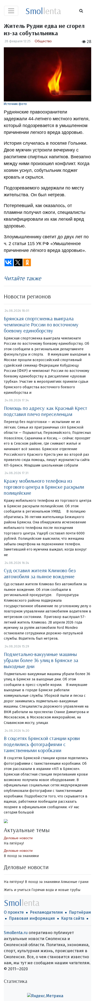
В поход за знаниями (21, 856)
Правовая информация (32, 918)
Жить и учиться (17, 890)
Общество (43, 41)
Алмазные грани (74, 882)
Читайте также (22, 278)
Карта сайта (72, 918)
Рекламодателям (46, 912)
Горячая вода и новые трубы (55, 890)
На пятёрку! (14, 843)
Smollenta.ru (16, 932)
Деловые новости (18, 838)
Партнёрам (80, 912)
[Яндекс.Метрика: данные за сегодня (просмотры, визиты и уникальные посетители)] (45, 996)
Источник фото (15, 104)
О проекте (14, 912)
